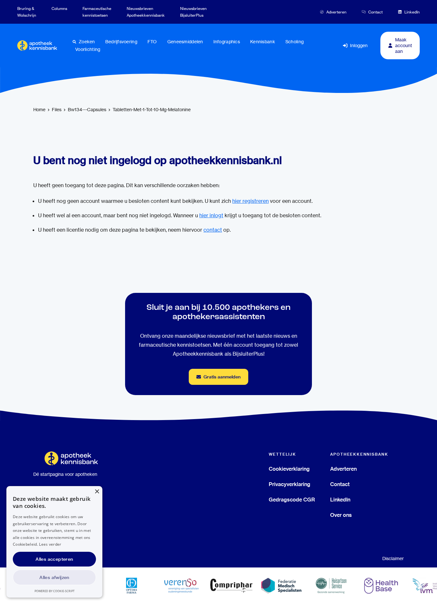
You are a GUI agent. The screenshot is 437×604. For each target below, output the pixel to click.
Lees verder (50, 544)
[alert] (54, 542)
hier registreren (250, 201)
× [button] (96, 491)
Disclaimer (393, 558)
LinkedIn (340, 499)
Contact (340, 484)
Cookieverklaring (289, 469)
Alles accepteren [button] (54, 559)
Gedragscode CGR (292, 499)
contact (212, 230)
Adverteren (343, 469)
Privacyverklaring (289, 484)
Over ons (341, 515)
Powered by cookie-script (55, 591)
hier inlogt (211, 215)
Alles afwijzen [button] (54, 577)
